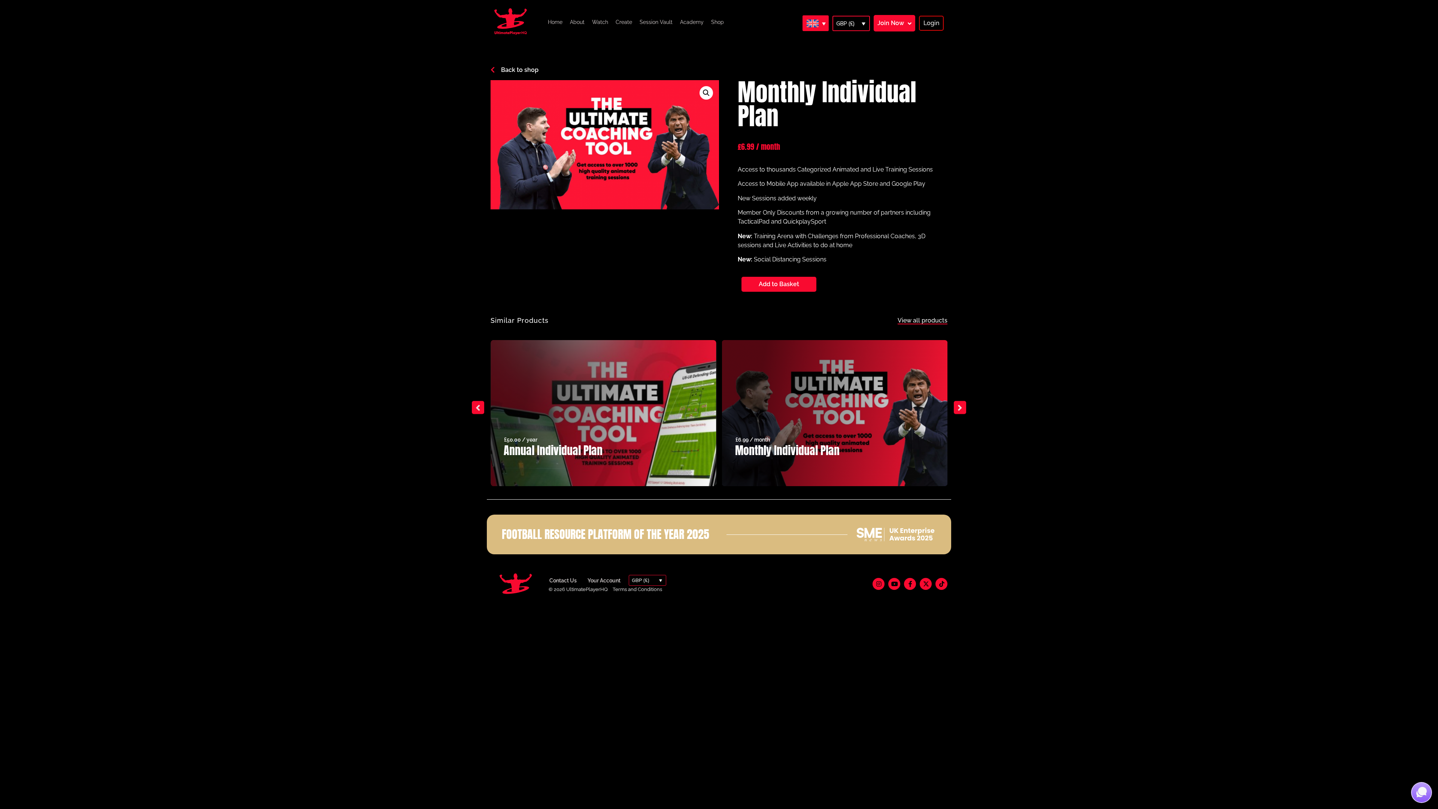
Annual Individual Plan (553, 450)
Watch (600, 22)
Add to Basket (779, 284)
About (577, 22)
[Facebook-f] (910, 584)
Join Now (890, 23)
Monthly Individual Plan (787, 450)
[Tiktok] (941, 584)
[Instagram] (879, 584)
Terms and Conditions (637, 589)
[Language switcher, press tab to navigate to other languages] (815, 23)
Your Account (604, 581)
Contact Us (563, 581)
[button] (706, 93)
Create (624, 22)
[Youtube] (894, 584)
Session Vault (656, 22)
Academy (692, 22)
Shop (717, 22)
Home (555, 22)
